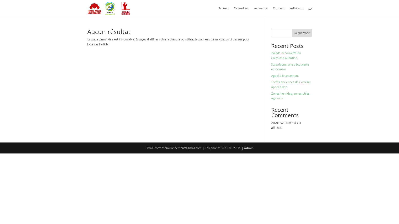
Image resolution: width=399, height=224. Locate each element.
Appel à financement (285, 76)
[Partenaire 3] (125, 8)
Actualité (260, 8)
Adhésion (296, 8)
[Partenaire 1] (94, 8)
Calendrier (241, 8)
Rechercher (301, 33)
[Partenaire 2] (110, 8)
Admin (249, 148)
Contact (279, 8)
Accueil (223, 8)
